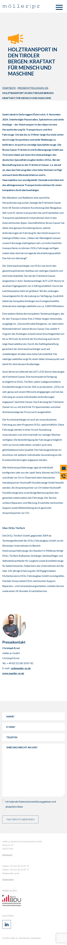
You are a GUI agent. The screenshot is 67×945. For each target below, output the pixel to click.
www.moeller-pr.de (13, 673)
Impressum (7, 855)
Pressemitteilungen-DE (32, 87)
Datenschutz (8, 879)
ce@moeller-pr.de (21, 668)
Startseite (9, 87)
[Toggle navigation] (59, 7)
